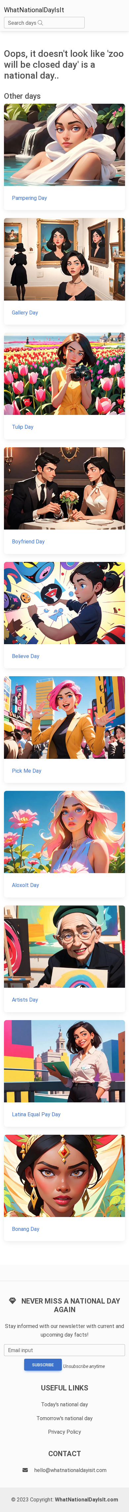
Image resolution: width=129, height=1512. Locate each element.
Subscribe (43, 1365)
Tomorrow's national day (64, 1418)
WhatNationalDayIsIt (34, 10)
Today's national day (64, 1404)
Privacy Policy (64, 1432)
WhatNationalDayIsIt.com (86, 1499)
